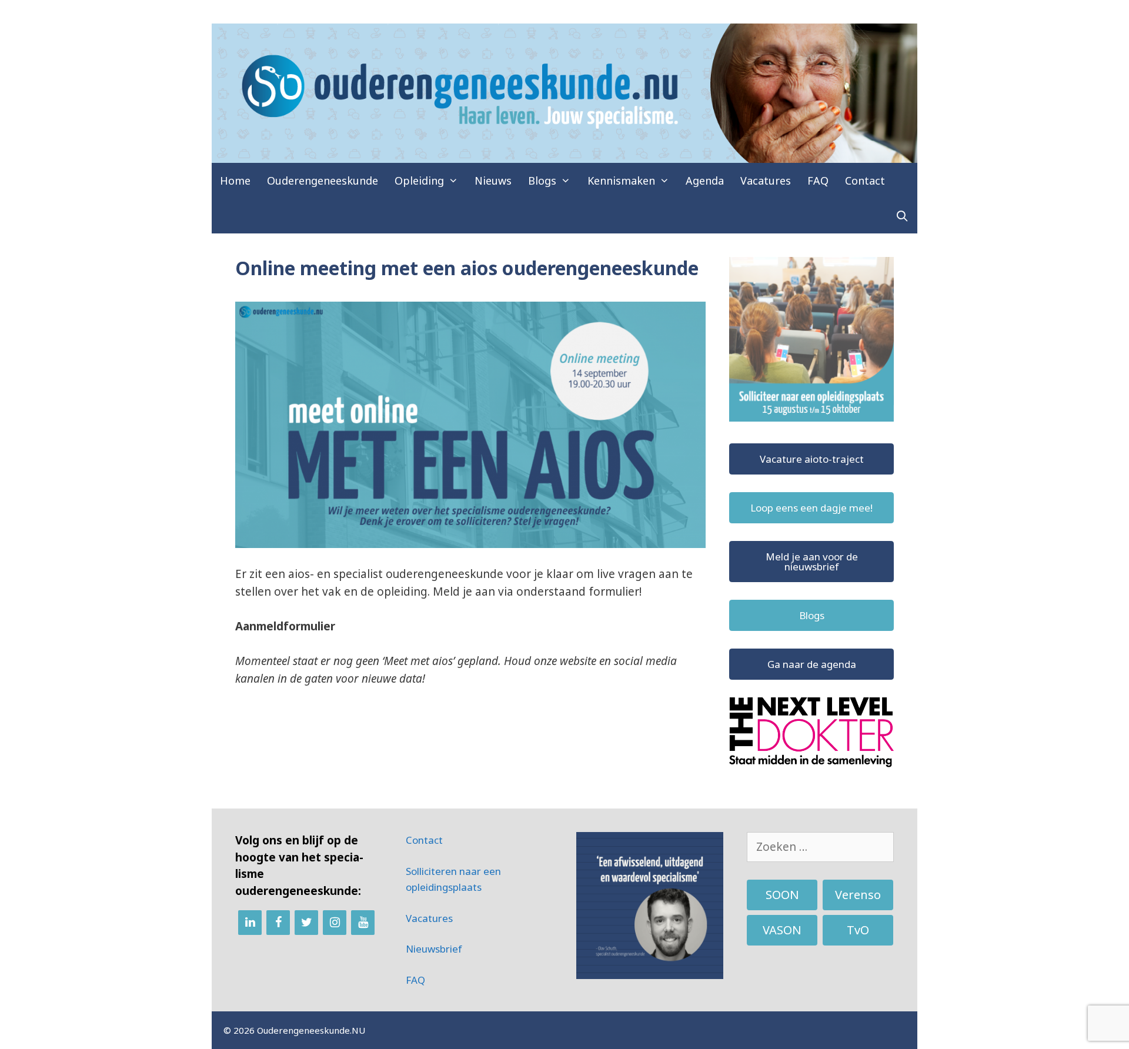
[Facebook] (278, 922)
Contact (865, 180)
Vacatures (765, 180)
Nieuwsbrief (434, 949)
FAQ (818, 180)
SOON (782, 895)
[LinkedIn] (250, 922)
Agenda (705, 180)
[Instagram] (334, 922)
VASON (782, 930)
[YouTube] (363, 922)
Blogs (542, 180)
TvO (858, 930)
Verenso (858, 895)
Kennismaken (621, 180)
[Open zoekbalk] (902, 215)
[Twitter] (306, 922)
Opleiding (419, 180)
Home (235, 180)
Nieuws (493, 180)
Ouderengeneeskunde (322, 180)
